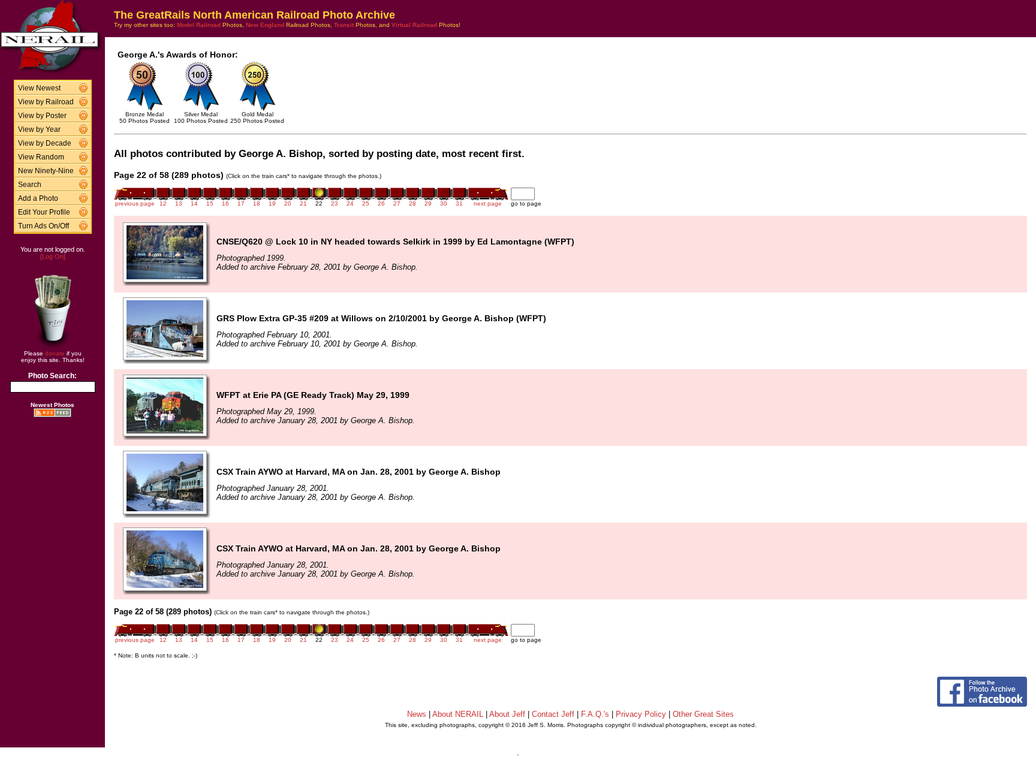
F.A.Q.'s (595, 714)
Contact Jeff (553, 714)
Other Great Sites (703, 714)
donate (55, 353)
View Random (41, 157)
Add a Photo (38, 198)
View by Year (39, 129)
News (416, 714)
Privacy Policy (641, 714)
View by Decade (44, 143)
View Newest (39, 88)
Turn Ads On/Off (43, 226)
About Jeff (507, 714)
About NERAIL (457, 714)
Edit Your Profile (44, 212)
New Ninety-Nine (46, 170)
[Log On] (52, 256)
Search (29, 184)
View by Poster (42, 115)
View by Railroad (46, 101)
